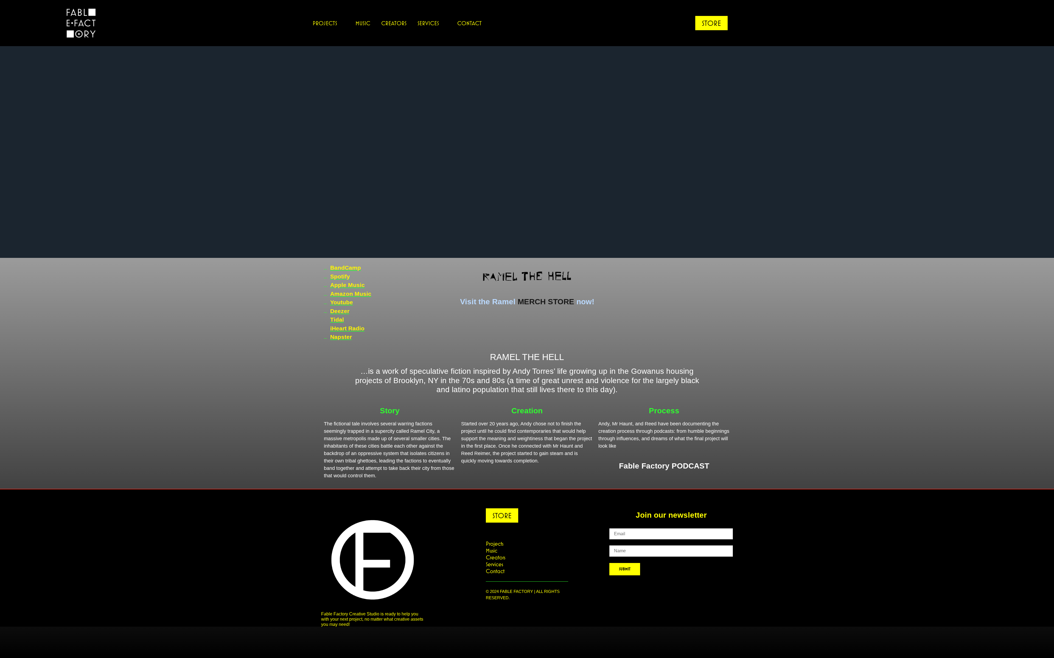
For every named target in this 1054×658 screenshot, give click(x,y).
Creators (394, 23)
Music (362, 23)
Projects (325, 23)
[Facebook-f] (963, 23)
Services (428, 23)
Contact (469, 23)
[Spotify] (974, 23)
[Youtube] (941, 23)
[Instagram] (952, 23)
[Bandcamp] (985, 23)
